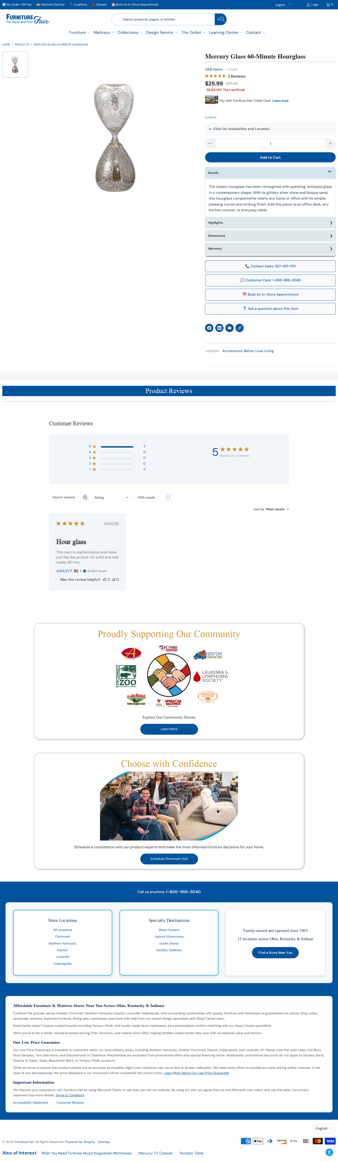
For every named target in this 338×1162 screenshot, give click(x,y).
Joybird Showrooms (168, 936)
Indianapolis (63, 964)
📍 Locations (78, 4)
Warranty (215, 249)
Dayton (62, 950)
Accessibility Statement (30, 1102)
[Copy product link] (239, 328)
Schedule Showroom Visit (169, 859)
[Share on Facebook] (209, 328)
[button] (80, 33)
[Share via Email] (229, 328)
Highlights (215, 223)
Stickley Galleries (169, 950)
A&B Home (214, 69)
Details (213, 173)
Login (314, 4)
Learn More (169, 729)
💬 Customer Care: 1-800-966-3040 (270, 280)
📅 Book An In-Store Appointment (135, 4)
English (281, 5)
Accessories (232, 351)
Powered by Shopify (80, 1142)
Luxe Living (264, 351)
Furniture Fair (24, 1142)
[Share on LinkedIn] (219, 328)
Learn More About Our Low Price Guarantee (196, 1073)
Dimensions (216, 236)
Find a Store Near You (275, 952)
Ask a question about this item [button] (273, 308)
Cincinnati (62, 936)
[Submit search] (221, 19)
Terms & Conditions (69, 1095)
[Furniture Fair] (28, 19)
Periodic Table (191, 1153)
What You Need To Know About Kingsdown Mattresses (86, 1153)
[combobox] (112, 498)
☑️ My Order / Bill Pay (17, 4)
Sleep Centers (168, 930)
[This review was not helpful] (113, 579)
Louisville (62, 957)
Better (249, 351)
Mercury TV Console (156, 1153)
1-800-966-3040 (183, 891)
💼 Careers (99, 4)
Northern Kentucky (63, 943)
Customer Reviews (70, 1102)
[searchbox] (65, 497)
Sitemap (104, 1142)
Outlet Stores (169, 943)
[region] (117, 135)
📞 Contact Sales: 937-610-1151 (270, 266)
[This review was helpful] (104, 579)
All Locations (62, 930)
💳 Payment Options (50, 4)
